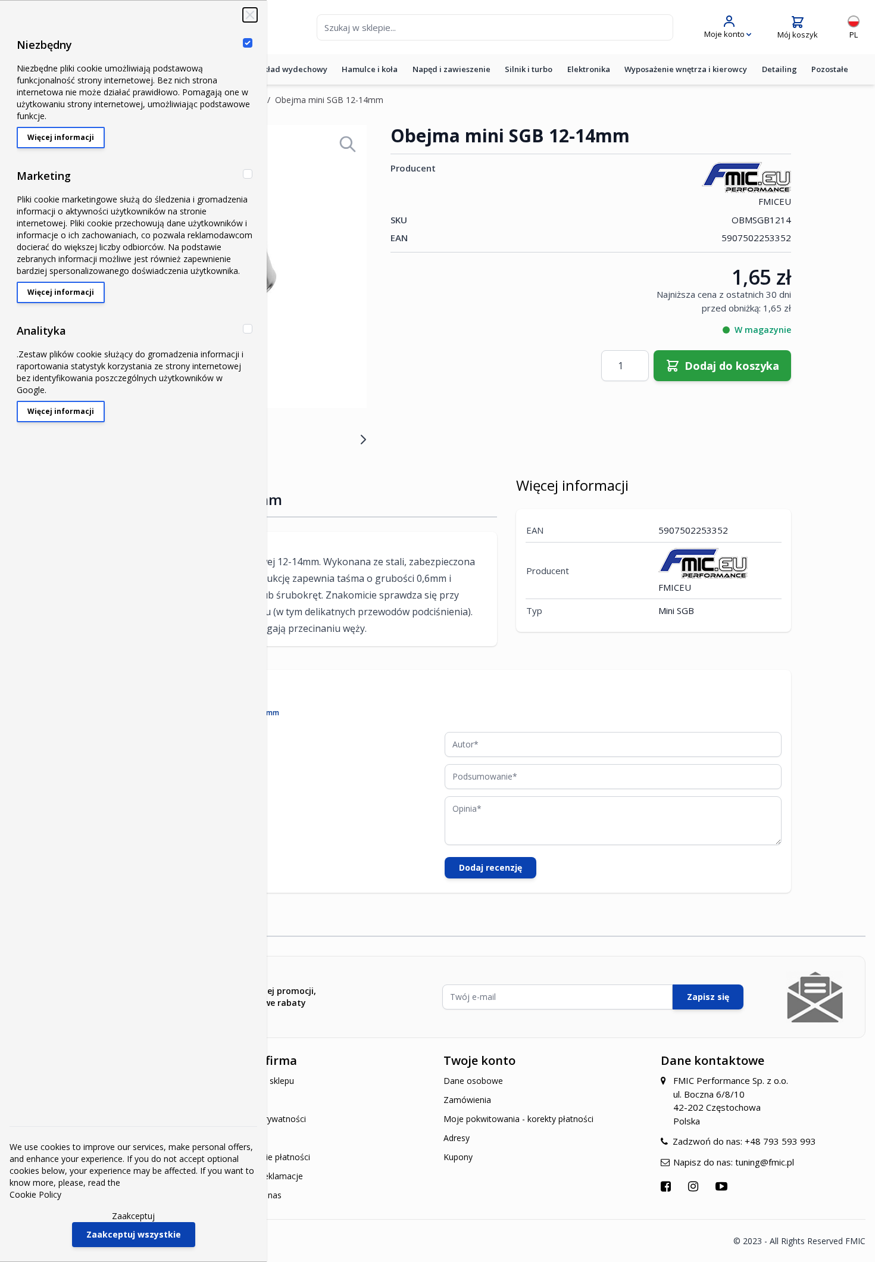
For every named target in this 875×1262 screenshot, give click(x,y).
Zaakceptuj (133, 1216)
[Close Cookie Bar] (250, 15)
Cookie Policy (35, 1194)
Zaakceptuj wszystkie (133, 1234)
